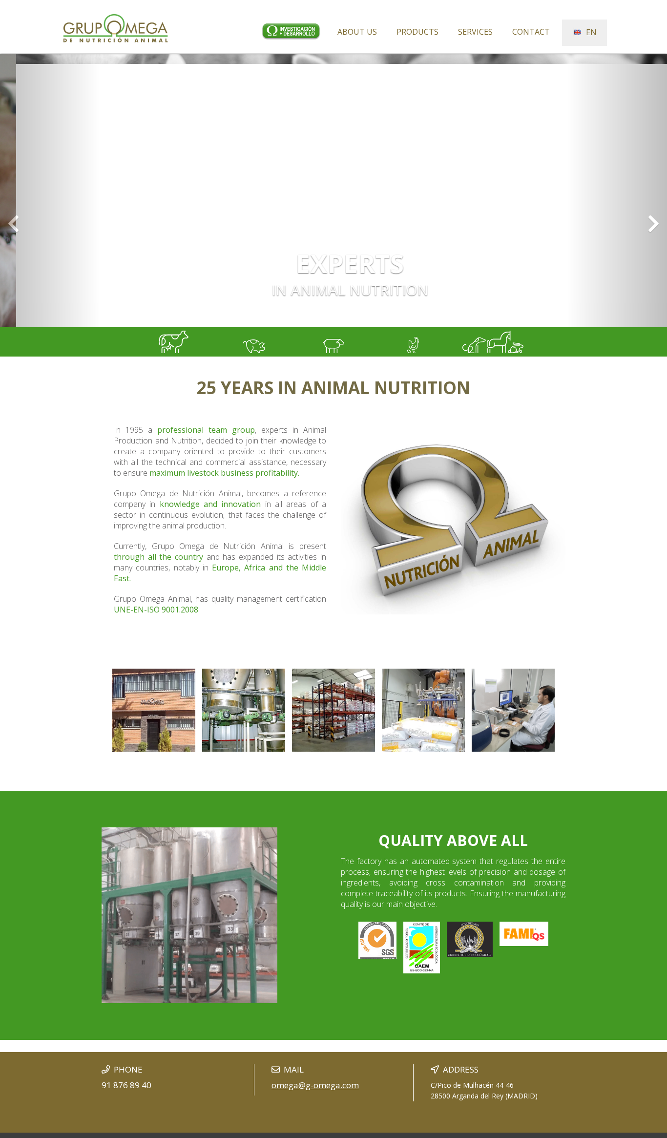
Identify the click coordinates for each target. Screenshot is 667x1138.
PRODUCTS (417, 31)
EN (589, 32)
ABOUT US (357, 31)
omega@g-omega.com (315, 1085)
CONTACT (531, 31)
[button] (50, 190)
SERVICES (475, 31)
